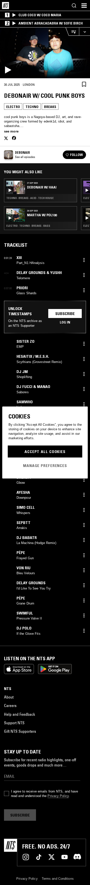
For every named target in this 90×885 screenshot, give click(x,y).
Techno (32, 106)
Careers (10, 705)
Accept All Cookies (45, 451)
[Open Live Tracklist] (72, 32)
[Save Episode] (84, 84)
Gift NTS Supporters (20, 731)
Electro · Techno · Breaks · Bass (28, 226)
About (9, 697)
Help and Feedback (19, 714)
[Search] (74, 5)
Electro (13, 106)
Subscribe (65, 313)
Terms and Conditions (58, 878)
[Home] (5, 5)
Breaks (50, 106)
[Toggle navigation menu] (84, 6)
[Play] (45, 53)
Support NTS (14, 722)
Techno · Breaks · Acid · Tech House (30, 198)
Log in (65, 322)
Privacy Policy (58, 796)
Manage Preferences (45, 465)
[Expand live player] (84, 32)
